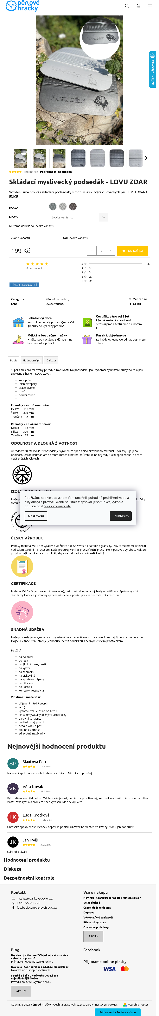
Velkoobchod (91, 902)
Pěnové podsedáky (57, 299)
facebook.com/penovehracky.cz (37, 907)
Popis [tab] (13, 360)
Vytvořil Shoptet (138, 1004)
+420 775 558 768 (28, 903)
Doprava (88, 912)
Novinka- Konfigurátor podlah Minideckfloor (112, 897)
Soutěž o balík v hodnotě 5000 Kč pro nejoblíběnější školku (34, 977)
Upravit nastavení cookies (102, 1004)
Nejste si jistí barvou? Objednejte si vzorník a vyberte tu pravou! (39, 957)
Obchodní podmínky (96, 927)
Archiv (93, 936)
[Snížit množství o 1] (92, 250)
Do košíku (135, 251)
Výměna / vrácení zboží (98, 917)
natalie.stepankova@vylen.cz (35, 898)
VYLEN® (38, 546)
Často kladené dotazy (97, 907)
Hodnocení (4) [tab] (32, 360)
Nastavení (36, 516)
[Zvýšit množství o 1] (110, 250)
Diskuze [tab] (51, 360)
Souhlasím (121, 516)
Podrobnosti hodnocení (56, 172)
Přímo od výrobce (94, 922)
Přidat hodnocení (24, 285)
